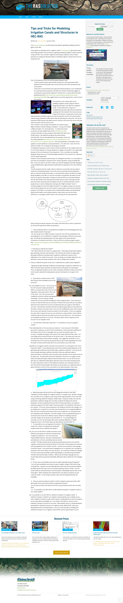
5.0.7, (96, 172)
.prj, (92, 162)
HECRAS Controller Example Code (94, 117)
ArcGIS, (104, 178)
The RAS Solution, (24, 546)
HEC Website (89, 115)
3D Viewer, (95, 169)
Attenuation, (98, 181)
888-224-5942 (21, 588)
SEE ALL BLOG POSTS (61, 552)
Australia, (109, 181)
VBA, (103, 545)
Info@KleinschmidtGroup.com (26, 590)
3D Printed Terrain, (104, 165)
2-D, (100, 162)
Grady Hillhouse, (6, 545)
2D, (102, 162)
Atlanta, (93, 181)
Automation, (107, 184)
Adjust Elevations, (91, 175)
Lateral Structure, (111, 541)
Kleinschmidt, (19, 545)
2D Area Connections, (92, 165)
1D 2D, (97, 162)
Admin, (97, 175)
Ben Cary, (9, 543)
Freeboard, (98, 541)
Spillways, (16, 546)
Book (27, 17)
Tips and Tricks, (97, 545)
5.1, (99, 172)
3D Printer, (90, 169)
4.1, (103, 169)
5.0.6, (94, 172)
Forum (34, 17)
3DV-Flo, (100, 169)
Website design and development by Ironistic (96, 595)
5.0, (105, 169)
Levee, (118, 541)
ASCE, (108, 178)
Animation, (105, 175)
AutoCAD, (102, 184)
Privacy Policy (65, 595)
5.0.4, (88, 172)
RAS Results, (107, 543)
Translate (106, 102)
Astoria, (89, 181)
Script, (112, 543)
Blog (20, 17)
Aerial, (101, 175)
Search (100, 29)
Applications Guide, (97, 178)
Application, (90, 178)
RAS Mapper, (101, 543)
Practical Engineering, (8, 546)
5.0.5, (91, 172)
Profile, (95, 543)
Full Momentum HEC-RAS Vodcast (94, 118)
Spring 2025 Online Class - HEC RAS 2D (97, 90)
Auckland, (104, 181)
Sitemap (59, 595)
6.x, (103, 172)
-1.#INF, (89, 162)
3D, (99, 165)
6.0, (101, 172)
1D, (94, 162)
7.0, (104, 172)
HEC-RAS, (13, 545)
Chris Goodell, (16, 543)
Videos (40, 17)
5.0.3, (110, 169)
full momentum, (24, 543)
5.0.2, (108, 169)
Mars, (24, 545)
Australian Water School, (93, 184)
